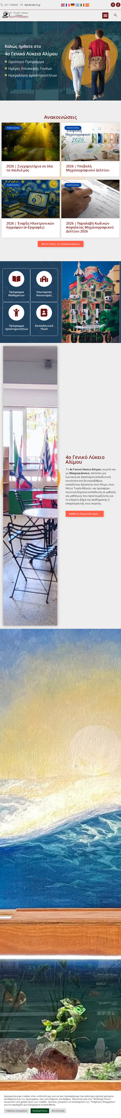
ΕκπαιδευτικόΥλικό (44, 327)
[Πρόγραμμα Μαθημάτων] (16, 279)
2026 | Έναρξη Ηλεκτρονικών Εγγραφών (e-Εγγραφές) (30, 225)
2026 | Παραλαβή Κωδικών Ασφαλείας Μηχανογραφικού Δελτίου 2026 (90, 227)
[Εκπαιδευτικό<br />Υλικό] (44, 313)
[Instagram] (113, 5)
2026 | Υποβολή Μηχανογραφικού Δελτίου (87, 168)
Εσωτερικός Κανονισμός (44, 293)
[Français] (68, 4)
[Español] (87, 4)
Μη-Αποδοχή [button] (58, 1110)
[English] (63, 4)
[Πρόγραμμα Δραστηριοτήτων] (16, 313)
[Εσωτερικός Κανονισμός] (44, 279)
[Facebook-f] (118, 5)
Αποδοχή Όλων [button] (39, 1110)
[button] (105, 15)
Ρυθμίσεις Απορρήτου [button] (16, 1110)
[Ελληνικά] (78, 4)
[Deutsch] (73, 4)
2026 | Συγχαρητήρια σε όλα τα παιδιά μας (29, 168)
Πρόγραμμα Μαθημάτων (16, 293)
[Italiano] (83, 4)
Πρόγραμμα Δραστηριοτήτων (16, 327)
